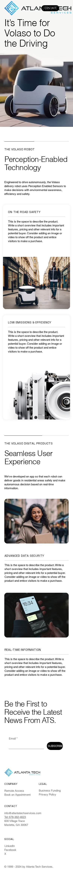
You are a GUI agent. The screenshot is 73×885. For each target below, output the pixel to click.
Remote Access (14, 790)
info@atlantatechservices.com (22, 813)
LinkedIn (9, 846)
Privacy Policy (47, 794)
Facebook (10, 849)
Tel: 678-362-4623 (15, 817)
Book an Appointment (17, 794)
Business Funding (50, 790)
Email (13, 738)
